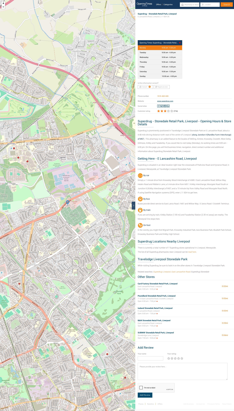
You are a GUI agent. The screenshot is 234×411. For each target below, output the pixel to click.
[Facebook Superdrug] (158, 106)
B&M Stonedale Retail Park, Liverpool (154, 320)
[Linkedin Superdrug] (168, 106)
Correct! (146, 87)
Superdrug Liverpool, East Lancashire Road (171, 272)
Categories (168, 4)
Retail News (226, 404)
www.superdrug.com (165, 101)
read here (192, 252)
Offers (158, 4)
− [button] (3, 6)
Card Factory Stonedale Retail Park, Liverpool (157, 284)
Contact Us (200, 404)
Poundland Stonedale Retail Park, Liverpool (157, 296)
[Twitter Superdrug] (161, 106)
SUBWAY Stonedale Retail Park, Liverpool (156, 332)
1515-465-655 (162, 96)
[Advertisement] (185, 32)
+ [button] (3, 3)
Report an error (163, 87)
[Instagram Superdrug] (165, 106)
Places (140, 404)
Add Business (188, 404)
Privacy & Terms (213, 404)
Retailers (150, 404)
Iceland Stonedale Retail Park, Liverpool (155, 308)
